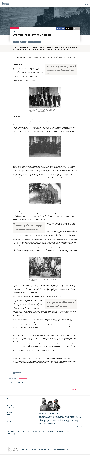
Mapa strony (25, 431)
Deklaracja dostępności (38, 431)
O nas (8, 416)
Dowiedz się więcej (77, 426)
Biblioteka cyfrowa (32, 4)
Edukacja (9, 421)
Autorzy (8, 414)
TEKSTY (15, 4)
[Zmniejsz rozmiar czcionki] (82, 5)
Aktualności (9, 412)
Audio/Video (43, 4)
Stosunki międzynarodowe (34, 41)
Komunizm (23, 41)
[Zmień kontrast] (85, 5)
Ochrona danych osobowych (55, 431)
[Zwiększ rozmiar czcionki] (79, 5)
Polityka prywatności (13, 431)
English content (53, 4)
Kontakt (8, 419)
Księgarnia (62, 4)
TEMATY (22, 4)
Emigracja (16, 41)
